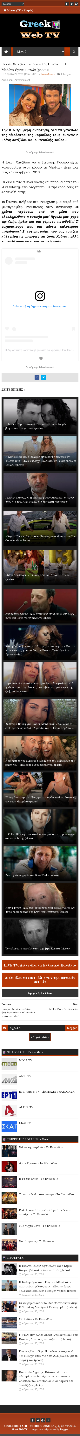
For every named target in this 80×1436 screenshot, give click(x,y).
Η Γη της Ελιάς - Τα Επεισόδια (38, 1178)
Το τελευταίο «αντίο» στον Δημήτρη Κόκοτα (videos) (37, 948)
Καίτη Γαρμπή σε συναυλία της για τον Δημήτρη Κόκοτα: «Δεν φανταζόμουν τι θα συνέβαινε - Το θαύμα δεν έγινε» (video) (40, 650)
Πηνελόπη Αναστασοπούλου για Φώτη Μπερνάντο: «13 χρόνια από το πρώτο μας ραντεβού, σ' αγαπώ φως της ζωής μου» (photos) (39, 687)
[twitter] (72, 4)
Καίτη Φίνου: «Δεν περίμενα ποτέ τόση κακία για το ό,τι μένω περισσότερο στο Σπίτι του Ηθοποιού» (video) (40, 909)
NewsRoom (48, 74)
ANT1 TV (25, 1076)
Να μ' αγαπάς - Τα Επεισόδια (38, 1241)
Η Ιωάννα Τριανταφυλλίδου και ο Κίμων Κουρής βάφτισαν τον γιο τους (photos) (35, 426)
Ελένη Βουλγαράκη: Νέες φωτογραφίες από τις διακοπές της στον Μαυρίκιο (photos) (40, 799)
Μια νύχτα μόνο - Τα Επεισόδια (39, 1225)
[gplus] (76, 4)
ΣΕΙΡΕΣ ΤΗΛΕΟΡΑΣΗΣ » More (27, 1139)
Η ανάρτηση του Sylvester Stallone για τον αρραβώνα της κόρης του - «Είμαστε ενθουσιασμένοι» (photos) (40, 762)
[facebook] (67, 4)
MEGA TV (25, 1060)
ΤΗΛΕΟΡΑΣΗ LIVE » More (25, 1052)
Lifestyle (66, 74)
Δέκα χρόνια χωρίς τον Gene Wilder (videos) (32, 875)
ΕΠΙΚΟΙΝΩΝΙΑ (42, 1426)
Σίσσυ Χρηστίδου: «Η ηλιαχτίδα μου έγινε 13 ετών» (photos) (37, 577)
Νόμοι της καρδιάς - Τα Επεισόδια (41, 1147)
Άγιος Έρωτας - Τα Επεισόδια (38, 1163)
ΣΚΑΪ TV (25, 1123)
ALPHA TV (26, 1107)
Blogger (64, 1429)
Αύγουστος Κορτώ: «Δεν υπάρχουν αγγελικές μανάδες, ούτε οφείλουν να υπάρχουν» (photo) (39, 615)
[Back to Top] (48, 1420)
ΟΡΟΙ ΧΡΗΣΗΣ (23, 1426)
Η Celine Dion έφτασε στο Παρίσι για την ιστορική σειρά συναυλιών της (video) (40, 836)
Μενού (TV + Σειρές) (19, 10)
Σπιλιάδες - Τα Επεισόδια (35, 1319)
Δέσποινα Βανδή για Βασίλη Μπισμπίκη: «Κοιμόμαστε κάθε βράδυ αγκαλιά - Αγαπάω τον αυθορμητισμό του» (39, 726)
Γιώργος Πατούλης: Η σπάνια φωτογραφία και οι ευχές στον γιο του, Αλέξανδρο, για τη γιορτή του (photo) (39, 499)
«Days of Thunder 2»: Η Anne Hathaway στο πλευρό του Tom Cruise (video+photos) (40, 538)
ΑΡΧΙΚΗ (9, 1426)
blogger (72, 1028)
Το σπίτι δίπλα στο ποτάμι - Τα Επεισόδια (46, 1194)
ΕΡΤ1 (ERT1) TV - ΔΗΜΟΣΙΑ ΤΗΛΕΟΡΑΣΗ (47, 1091)
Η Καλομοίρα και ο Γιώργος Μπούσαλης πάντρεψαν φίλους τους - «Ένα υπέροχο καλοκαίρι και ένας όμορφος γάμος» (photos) (40, 461)
